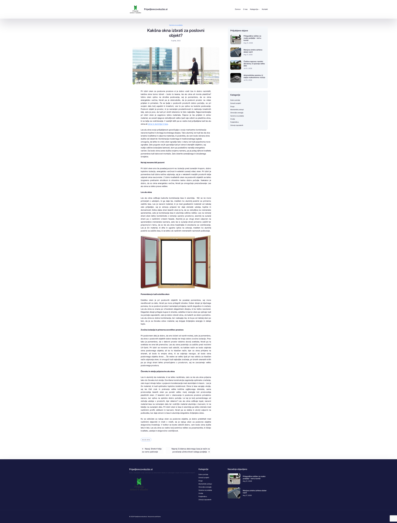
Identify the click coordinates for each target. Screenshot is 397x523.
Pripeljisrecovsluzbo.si (155, 9)
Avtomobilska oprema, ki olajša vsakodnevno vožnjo (254, 76)
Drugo (232, 106)
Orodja (232, 119)
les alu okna (146, 440)
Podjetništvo (234, 122)
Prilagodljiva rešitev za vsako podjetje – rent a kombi (252, 38)
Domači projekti (235, 103)
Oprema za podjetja (176, 25)
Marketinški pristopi (237, 109)
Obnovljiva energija (236, 112)
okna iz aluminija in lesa (158, 124)
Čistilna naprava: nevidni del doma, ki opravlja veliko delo (254, 63)
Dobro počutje (235, 100)
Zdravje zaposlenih (236, 125)
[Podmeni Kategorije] (258, 9)
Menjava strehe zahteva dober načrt (253, 51)
